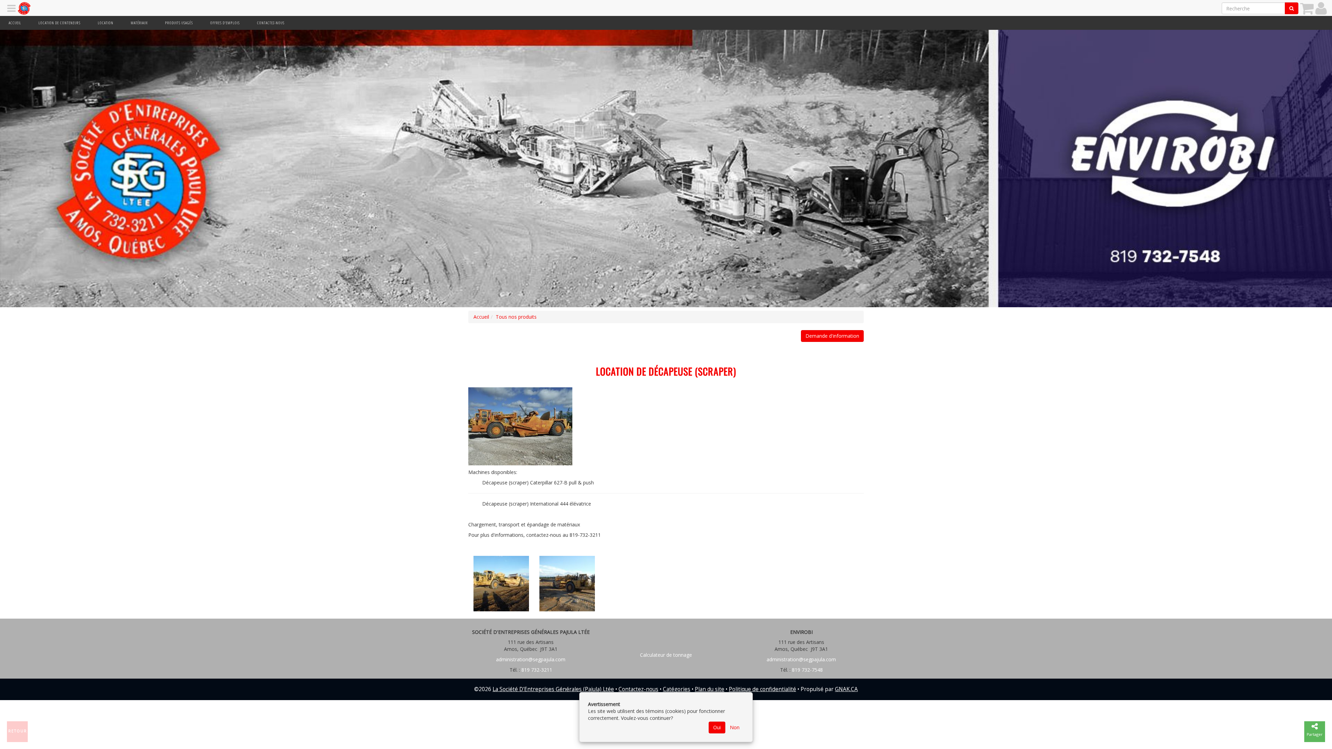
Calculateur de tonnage (666, 655)
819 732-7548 (807, 669)
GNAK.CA (846, 689)
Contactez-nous (270, 22)
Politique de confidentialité (762, 689)
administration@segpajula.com (530, 659)
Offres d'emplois (225, 22)
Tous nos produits (516, 316)
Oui (717, 727)
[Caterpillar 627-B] (501, 583)
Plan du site (709, 689)
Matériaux (139, 22)
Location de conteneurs (59, 22)
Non (735, 727)
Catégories (676, 689)
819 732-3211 (536, 669)
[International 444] (520, 426)
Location (105, 22)
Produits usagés (179, 22)
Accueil (15, 22)
